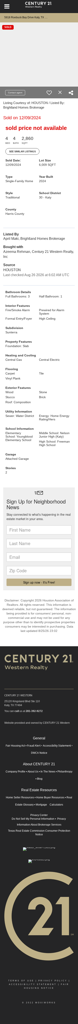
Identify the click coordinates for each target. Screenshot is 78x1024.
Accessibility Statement (57, 745)
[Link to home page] (39, 6)
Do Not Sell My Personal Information (33, 818)
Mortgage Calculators (49, 804)
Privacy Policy (52, 981)
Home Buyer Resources (50, 797)
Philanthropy (64, 771)
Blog (39, 778)
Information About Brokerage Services (39, 824)
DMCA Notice (39, 753)
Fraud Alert (34, 745)
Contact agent (15, 92)
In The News (48, 771)
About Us (33, 771)
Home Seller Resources (20, 797)
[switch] (49, 92)
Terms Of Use (21, 981)
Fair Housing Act (15, 745)
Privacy (62, 818)
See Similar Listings (22, 151)
